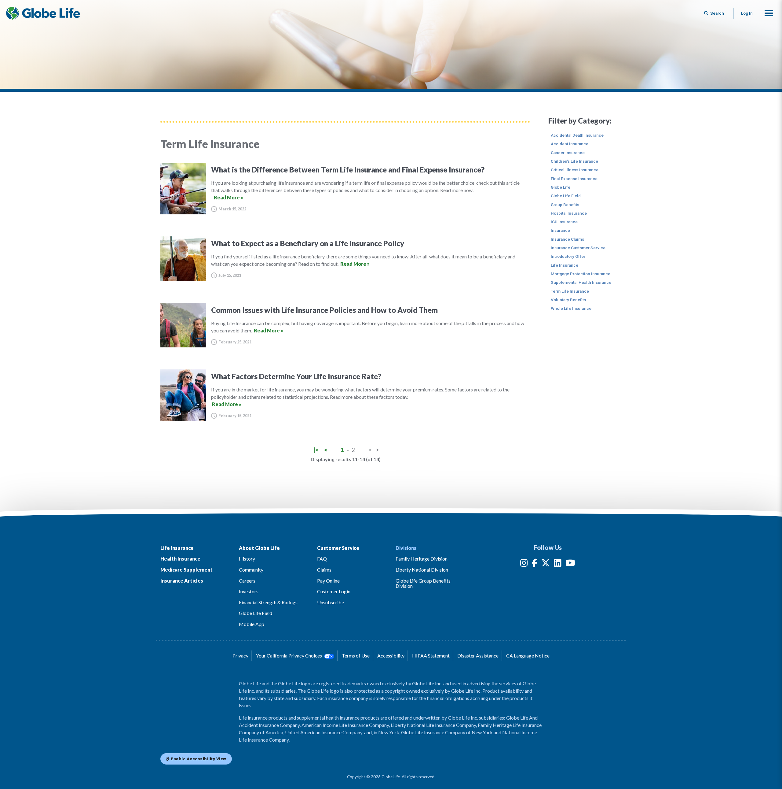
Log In (747, 13)
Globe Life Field (566, 195)
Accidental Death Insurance (577, 135)
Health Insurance (180, 558)
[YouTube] (570, 564)
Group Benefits (565, 204)
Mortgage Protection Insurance (580, 273)
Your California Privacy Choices (289, 655)
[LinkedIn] (557, 564)
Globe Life (560, 187)
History (247, 558)
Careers (247, 580)
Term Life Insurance (570, 291)
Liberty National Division (422, 569)
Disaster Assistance (478, 655)
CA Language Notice (528, 655)
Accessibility (390, 655)
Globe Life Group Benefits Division (423, 583)
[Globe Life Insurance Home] (43, 13)
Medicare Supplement (186, 569)
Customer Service (338, 548)
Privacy (240, 655)
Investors (248, 591)
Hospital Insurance (569, 213)
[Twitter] (545, 564)
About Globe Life (259, 548)
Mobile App (251, 624)
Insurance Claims (567, 239)
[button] (769, 13)
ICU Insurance (564, 221)
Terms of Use (356, 655)
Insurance (560, 230)
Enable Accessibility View (198, 758)
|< (316, 449)
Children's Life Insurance (574, 161)
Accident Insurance (569, 143)
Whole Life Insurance (571, 308)
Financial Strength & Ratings (268, 602)
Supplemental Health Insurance (581, 282)
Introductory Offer (568, 256)
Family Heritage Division (422, 558)
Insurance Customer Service (578, 247)
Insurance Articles (181, 580)
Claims (324, 569)
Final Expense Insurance (574, 178)
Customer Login (333, 591)
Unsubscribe (330, 602)
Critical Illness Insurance (574, 169)
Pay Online (328, 580)
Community (251, 569)
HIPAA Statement (431, 655)
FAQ (322, 558)
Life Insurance (564, 265)
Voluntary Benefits (568, 299)
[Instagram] (524, 564)
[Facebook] (534, 564)
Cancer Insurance (568, 152)
